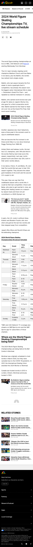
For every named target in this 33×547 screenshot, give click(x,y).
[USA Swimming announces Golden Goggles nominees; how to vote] (5, 450)
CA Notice (17, 530)
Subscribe (5, 483)
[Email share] (10, 37)
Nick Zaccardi (14, 421)
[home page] (7, 3)
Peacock (26, 64)
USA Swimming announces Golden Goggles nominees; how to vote (20, 450)
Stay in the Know (6, 477)
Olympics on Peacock (17, 8)
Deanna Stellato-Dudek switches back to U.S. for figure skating (19, 434)
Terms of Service (25, 530)
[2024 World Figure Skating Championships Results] (5, 117)
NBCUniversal (11, 533)
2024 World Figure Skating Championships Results (20, 117)
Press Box (13, 529)
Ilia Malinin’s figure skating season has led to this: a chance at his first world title (21, 382)
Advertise (3, 528)
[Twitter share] (6, 37)
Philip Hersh (14, 213)
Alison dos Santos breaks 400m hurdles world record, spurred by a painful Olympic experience (21, 427)
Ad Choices (20, 529)
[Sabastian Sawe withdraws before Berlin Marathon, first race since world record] (5, 458)
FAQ (23, 528)
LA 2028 (27, 8)
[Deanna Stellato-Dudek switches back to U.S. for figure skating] (5, 435)
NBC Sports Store (6, 529)
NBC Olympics (6, 8)
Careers (9, 528)
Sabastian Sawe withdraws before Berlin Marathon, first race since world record (20, 458)
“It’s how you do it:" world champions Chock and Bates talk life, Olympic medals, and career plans (21, 201)
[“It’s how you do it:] (5, 200)
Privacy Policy (27, 529)
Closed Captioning (16, 528)
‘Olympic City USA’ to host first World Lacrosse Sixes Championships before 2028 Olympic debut (21, 442)
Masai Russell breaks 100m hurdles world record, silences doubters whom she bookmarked (21, 419)
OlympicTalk (6, 31)
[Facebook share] (2, 37)
